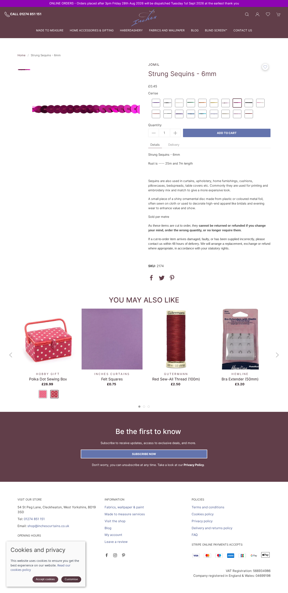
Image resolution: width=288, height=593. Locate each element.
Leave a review (116, 542)
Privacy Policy (194, 465)
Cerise (153, 93)
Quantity (154, 125)
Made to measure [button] (49, 30)
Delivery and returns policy (212, 528)
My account (113, 535)
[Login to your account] (257, 14)
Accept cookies (45, 579)
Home (21, 55)
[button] (247, 14)
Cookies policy (203, 514)
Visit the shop (115, 521)
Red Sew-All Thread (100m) (176, 379)
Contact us (242, 30)
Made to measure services (125, 514)
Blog (195, 30)
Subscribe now (144, 454)
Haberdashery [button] (131, 30)
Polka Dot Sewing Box (48, 379)
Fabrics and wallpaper (167, 30)
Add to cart (227, 133)
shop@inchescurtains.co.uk (48, 526)
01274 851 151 (34, 519)
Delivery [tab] (173, 144)
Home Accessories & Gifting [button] (92, 30)
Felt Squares (112, 379)
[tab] (139, 407)
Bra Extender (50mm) (240, 379)
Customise (71, 579)
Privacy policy (202, 521)
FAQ (195, 535)
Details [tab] (155, 144)
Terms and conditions (208, 507)
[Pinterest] (123, 555)
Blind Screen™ (216, 30)
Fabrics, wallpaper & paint (124, 507)
